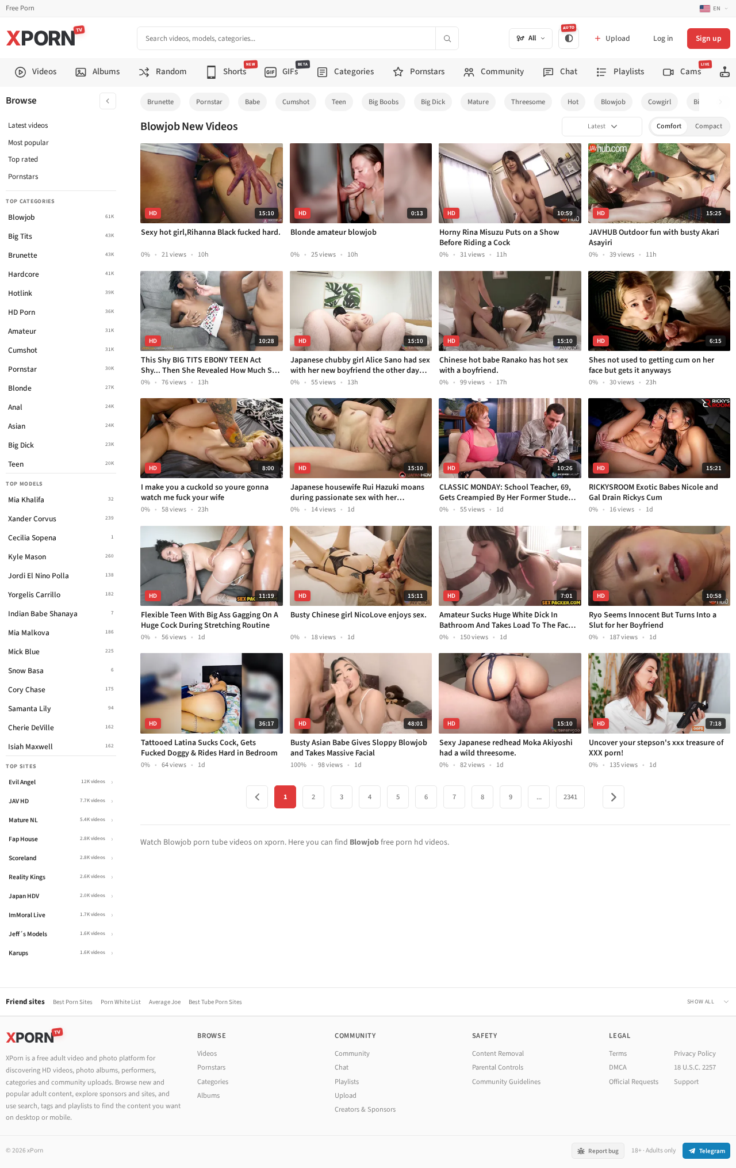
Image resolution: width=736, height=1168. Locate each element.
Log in (663, 38)
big (698, 102)
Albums (208, 1095)
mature (478, 102)
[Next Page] (613, 796)
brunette (160, 102)
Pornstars (23, 176)
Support (686, 1082)
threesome (528, 102)
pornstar (209, 102)
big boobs (383, 102)
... (539, 797)
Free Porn (20, 8)
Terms (618, 1053)
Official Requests (633, 1082)
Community (352, 1053)
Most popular (28, 143)
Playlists (347, 1082)
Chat (341, 1067)
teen (339, 102)
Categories (212, 1082)
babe (252, 102)
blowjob (613, 102)
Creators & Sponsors (365, 1109)
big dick (433, 102)
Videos (207, 1053)
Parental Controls (497, 1067)
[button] (723, 102)
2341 (570, 797)
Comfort (669, 126)
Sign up (709, 38)
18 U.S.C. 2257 (695, 1067)
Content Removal (498, 1053)
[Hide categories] (107, 101)
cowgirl (659, 102)
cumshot (295, 102)
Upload (345, 1095)
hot (573, 102)
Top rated (23, 159)
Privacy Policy (695, 1053)
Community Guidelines (506, 1082)
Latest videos (28, 125)
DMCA (618, 1067)
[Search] (446, 38)
